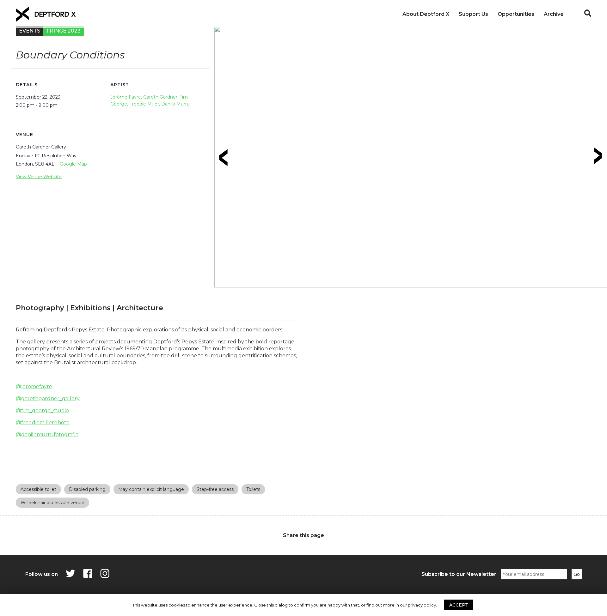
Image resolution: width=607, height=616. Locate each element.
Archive (554, 14)
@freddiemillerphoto (43, 423)
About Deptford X (425, 14)
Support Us (473, 14)
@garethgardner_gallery (48, 399)
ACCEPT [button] (458, 605)
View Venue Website (39, 176)
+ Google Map (71, 164)
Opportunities (516, 14)
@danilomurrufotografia (47, 435)
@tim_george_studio (42, 411)
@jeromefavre (34, 386)
